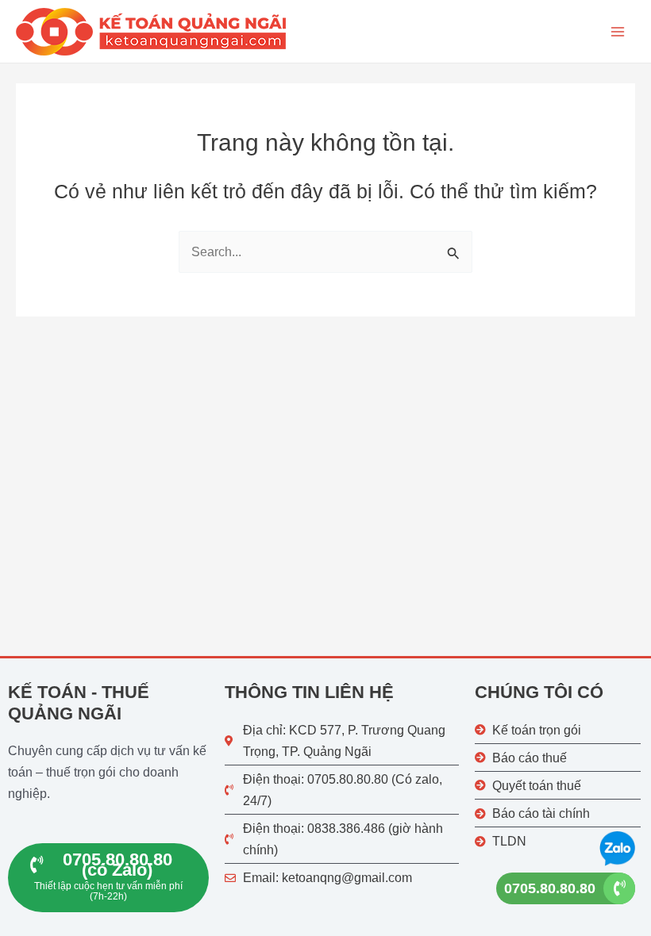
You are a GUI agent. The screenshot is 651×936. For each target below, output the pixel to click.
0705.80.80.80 (549, 888)
